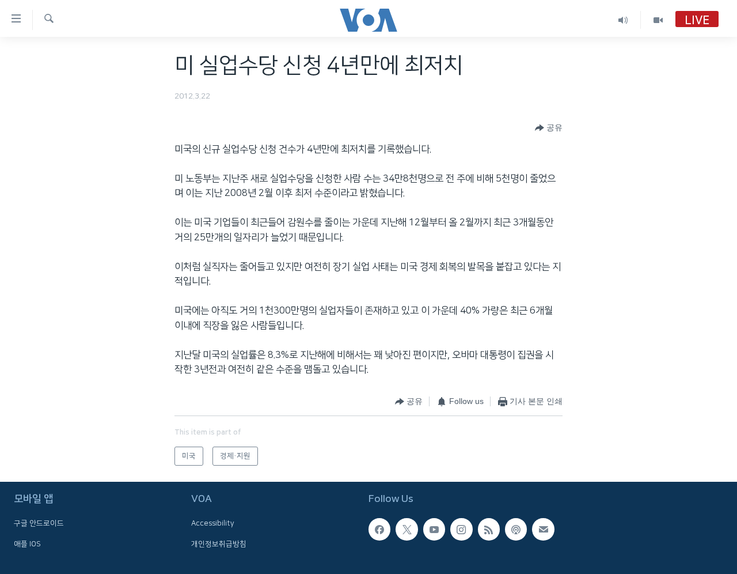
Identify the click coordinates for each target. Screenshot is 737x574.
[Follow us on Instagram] (461, 530)
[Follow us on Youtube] (434, 530)
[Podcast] (516, 530)
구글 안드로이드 (39, 524)
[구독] (543, 530)
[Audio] (623, 20)
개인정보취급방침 (218, 544)
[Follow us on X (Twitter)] (406, 530)
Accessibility (212, 524)
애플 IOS (27, 544)
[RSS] (489, 530)
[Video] (658, 20)
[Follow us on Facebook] (379, 530)
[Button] (549, 127)
